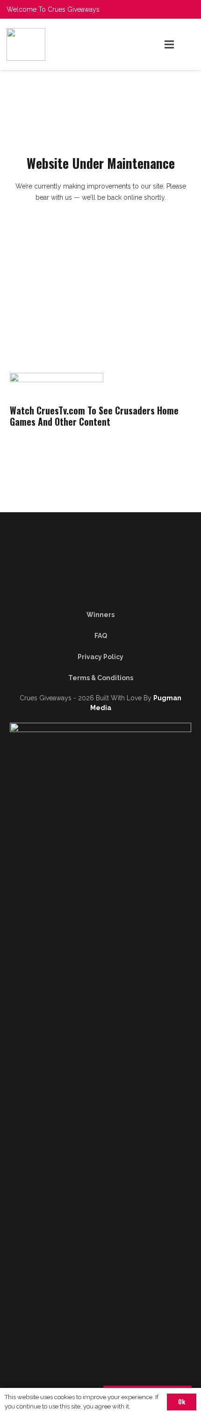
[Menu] (169, 44)
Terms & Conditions (100, 678)
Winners (100, 614)
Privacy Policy (100, 657)
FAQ (100, 635)
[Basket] (189, 44)
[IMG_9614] (54, 44)
